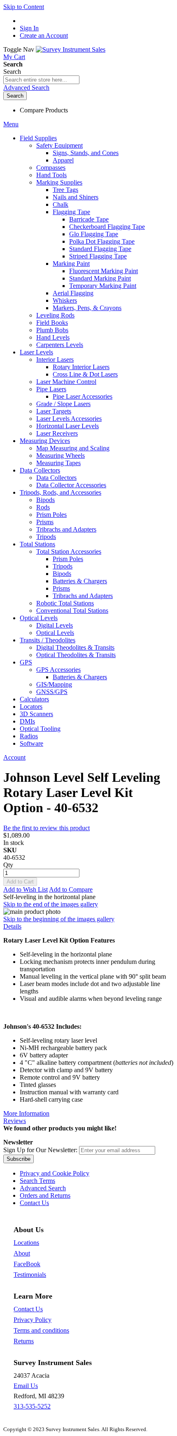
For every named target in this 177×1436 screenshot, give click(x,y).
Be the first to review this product (46, 827)
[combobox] (41, 79)
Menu (11, 124)
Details (12, 926)
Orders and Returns (45, 1195)
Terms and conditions (41, 1330)
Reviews (14, 1120)
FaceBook (27, 1263)
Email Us (26, 1385)
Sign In (29, 28)
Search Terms (37, 1180)
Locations (26, 1242)
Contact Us (34, 1202)
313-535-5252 (32, 1406)
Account (14, 757)
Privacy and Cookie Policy (54, 1173)
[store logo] (70, 49)
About (22, 1253)
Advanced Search (26, 87)
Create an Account (44, 35)
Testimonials (30, 1274)
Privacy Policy (32, 1319)
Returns (24, 1341)
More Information (26, 1113)
